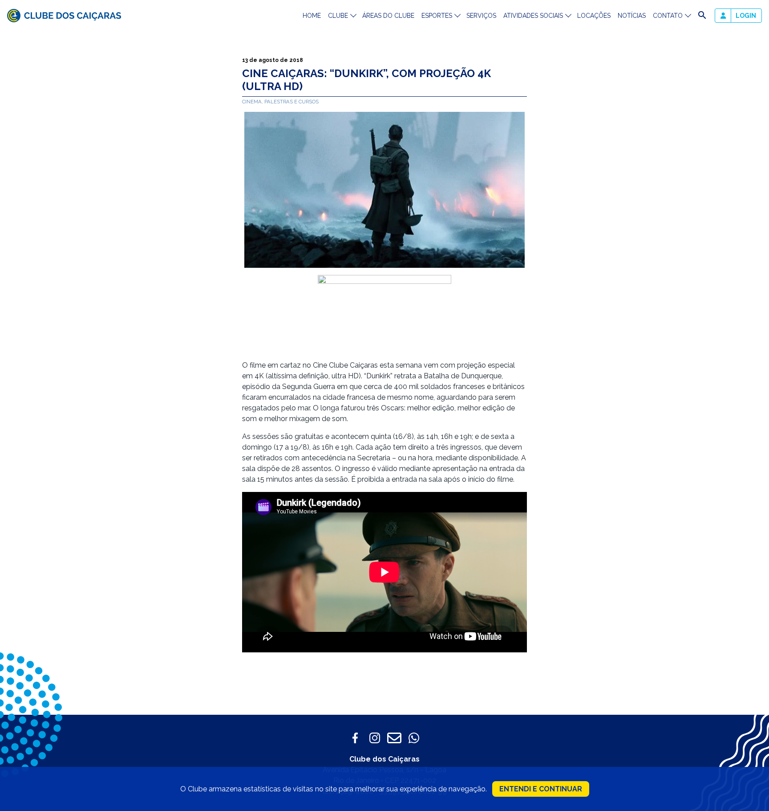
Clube (338, 15)
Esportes (436, 15)
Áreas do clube (388, 15)
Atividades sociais (533, 15)
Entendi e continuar (540, 789)
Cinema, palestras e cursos (280, 101)
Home (312, 15)
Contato (668, 15)
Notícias (632, 15)
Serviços (481, 15)
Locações (594, 15)
